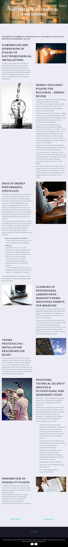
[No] (66, 542)
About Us (27, 6)
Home (19, 6)
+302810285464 (15, 519)
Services (36, 6)
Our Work (45, 6)
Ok (32, 544)
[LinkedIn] (34, 531)
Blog (54, 6)
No (36, 544)
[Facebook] (31, 531)
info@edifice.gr (49, 519)
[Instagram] (36, 531)
